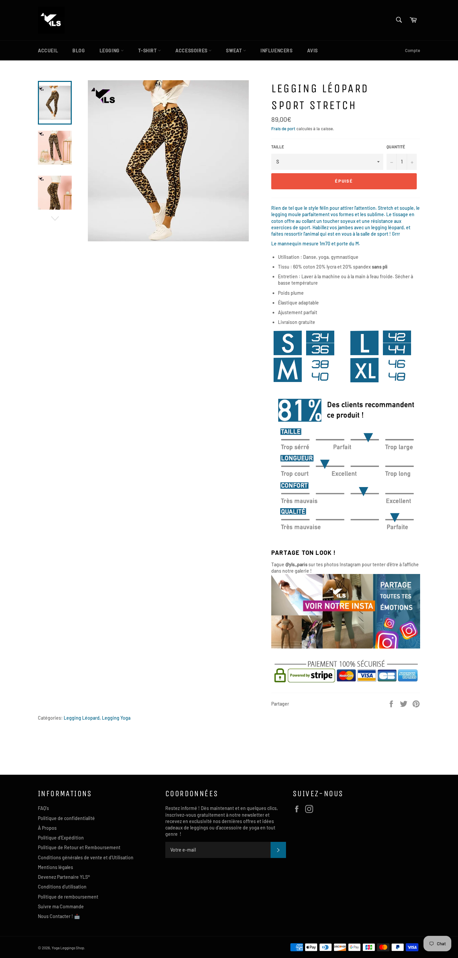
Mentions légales (55, 867)
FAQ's (43, 808)
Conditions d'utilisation (62, 887)
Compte (412, 50)
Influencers (277, 50)
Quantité (396, 146)
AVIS (312, 50)
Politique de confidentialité (66, 818)
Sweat (234, 50)
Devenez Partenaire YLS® (64, 877)
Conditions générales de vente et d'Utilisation (85, 857)
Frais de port (283, 128)
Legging (110, 50)
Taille (277, 146)
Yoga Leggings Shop (68, 948)
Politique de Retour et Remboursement (79, 847)
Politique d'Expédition (61, 838)
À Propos (47, 828)
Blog (78, 50)
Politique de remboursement (68, 897)
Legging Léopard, (82, 718)
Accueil (48, 50)
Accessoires (192, 50)
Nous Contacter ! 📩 (59, 916)
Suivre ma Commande (61, 906)
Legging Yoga (116, 718)
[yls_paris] (345, 647)
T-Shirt (148, 50)
